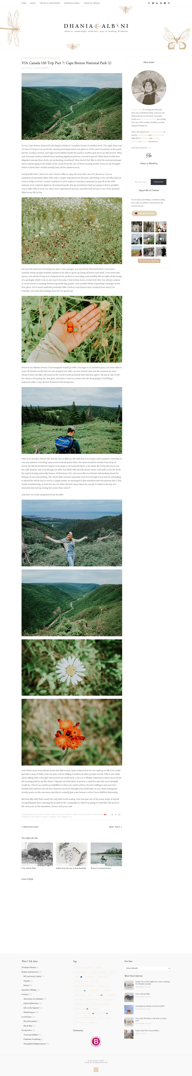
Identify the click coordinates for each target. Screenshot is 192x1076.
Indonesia (145, 138)
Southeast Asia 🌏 (81, 1009)
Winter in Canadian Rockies (101, 868)
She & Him (28, 1026)
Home (24, 3)
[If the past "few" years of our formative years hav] (136, 226)
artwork (99, 968)
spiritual (95, 1009)
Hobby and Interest (30, 972)
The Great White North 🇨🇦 (94, 814)
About (33, 3)
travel (53, 817)
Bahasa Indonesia (81, 972)
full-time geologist (148, 119)
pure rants (78, 1000)
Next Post (115, 827)
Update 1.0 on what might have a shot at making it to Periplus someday (152, 983)
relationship (109, 1000)
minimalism (107, 990)
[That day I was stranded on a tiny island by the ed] (148, 239)
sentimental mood (81, 1004)
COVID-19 (104, 972)
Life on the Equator (31, 1008)
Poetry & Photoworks (50, 3)
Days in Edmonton (31, 1003)
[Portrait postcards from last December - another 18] (161, 226)
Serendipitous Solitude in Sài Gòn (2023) (150, 1006)
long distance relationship (84, 986)
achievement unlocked (33, 814)
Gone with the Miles (29, 868)
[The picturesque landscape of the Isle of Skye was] (136, 239)
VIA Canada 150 (65, 817)
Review (27, 985)
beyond (156, 138)
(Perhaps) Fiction (29, 967)
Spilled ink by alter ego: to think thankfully (71, 868)
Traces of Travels (92, 3)
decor (112, 972)
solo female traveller (71, 814)
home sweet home (81, 981)
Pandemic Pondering (32, 1039)
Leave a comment (41, 68)
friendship (90, 977)
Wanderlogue (54, 58)
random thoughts (93, 1000)
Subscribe (158, 182)
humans (144, 141)
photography (111, 995)
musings (159, 132)
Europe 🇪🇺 (78, 977)
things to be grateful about (35, 817)
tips (101, 1018)
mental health (157, 135)
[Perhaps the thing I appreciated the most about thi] (136, 251)
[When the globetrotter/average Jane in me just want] (148, 251)
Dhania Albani (137, 110)
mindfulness (143, 135)
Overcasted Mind (31, 1035)
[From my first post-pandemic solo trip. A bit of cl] (161, 239)
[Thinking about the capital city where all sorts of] (161, 251)
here (149, 148)
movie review (79, 995)
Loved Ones (26, 1017)
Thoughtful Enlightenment (35, 1044)
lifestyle (95, 981)
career (94, 972)
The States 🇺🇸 (103, 1013)
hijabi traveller (52, 814)
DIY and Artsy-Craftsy (32, 976)
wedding (92, 1022)
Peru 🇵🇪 (99, 995)
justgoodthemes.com (100, 1062)
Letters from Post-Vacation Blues (147, 1030)
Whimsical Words (72, 3)
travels (152, 132)
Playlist (27, 981)
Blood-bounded (30, 1021)
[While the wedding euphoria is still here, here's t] (148, 226)
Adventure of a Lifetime (35, 58)
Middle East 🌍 (80, 990)
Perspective (27, 1030)
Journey (25, 994)
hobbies (134, 141)
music (90, 995)
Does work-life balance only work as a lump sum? (151, 1019)
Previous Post (31, 827)
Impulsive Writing (29, 990)
